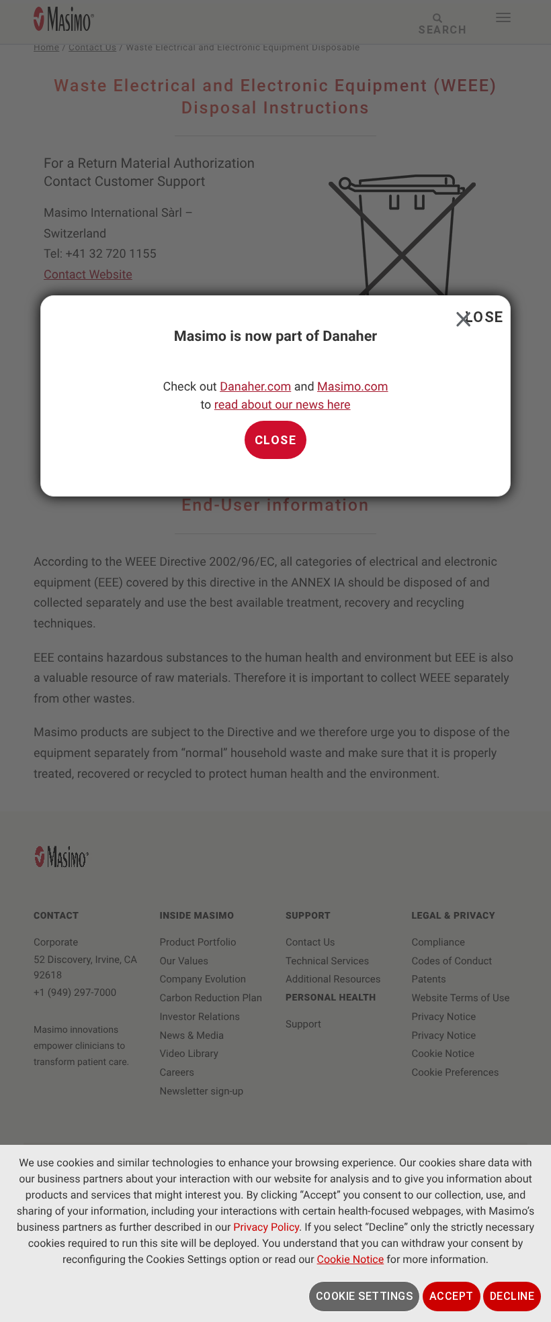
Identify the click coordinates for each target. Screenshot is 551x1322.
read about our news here (282, 405)
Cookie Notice (350, 1259)
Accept (451, 1296)
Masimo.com (352, 387)
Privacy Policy (266, 1227)
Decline (512, 1296)
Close (460, 316)
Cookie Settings (364, 1296)
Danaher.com (255, 387)
